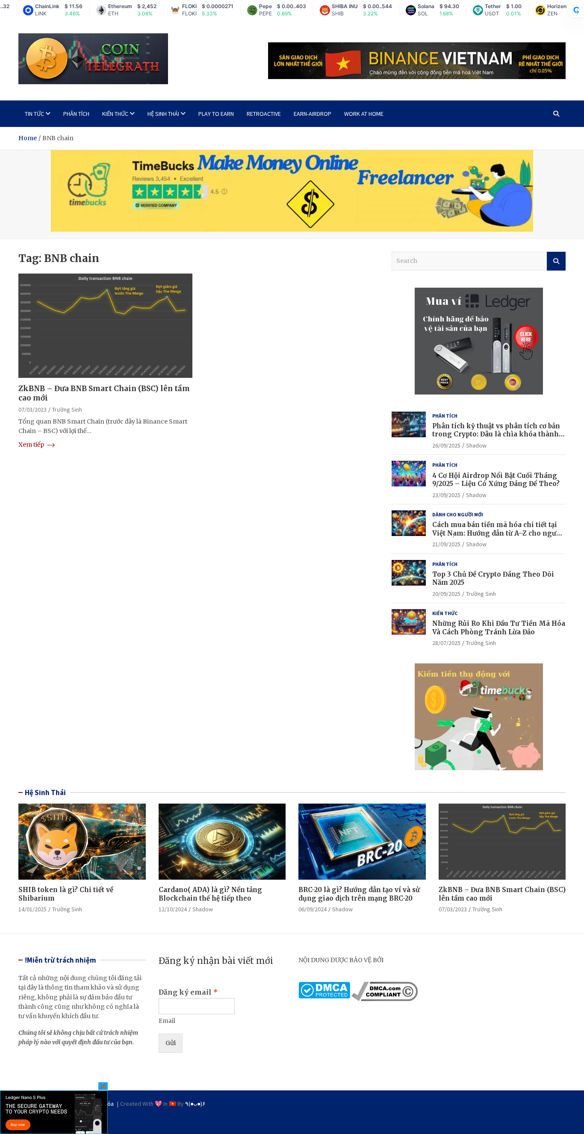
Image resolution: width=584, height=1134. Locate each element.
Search (556, 261)
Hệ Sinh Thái (45, 792)
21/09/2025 (446, 544)
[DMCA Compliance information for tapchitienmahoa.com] (384, 986)
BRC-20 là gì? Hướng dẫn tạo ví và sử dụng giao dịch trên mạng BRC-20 (359, 894)
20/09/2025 (446, 594)
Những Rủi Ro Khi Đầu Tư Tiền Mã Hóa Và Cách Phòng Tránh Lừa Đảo (498, 627)
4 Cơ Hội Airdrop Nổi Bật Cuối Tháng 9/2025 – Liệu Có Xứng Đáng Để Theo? (496, 479)
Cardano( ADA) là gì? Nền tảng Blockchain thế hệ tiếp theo (210, 894)
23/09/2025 (446, 495)
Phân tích (76, 114)
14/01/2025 (32, 909)
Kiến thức (115, 114)
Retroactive (264, 114)
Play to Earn (216, 114)
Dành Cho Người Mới (457, 514)
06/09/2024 (312, 909)
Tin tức (34, 114)
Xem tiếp (31, 444)
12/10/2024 (173, 909)
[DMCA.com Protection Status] (324, 986)
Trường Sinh (67, 409)
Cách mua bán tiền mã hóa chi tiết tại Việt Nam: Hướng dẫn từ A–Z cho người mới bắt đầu (497, 533)
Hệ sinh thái (163, 114)
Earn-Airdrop (312, 114)
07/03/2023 (32, 409)
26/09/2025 (446, 445)
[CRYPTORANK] (576, 10)
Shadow (476, 445)
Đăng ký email (188, 992)
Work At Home (363, 114)
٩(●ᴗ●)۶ (195, 1103)
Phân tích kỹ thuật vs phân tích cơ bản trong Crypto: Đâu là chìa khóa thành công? (496, 434)
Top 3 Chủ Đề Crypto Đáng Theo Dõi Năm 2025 (493, 578)
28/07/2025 (446, 643)
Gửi (170, 1043)
